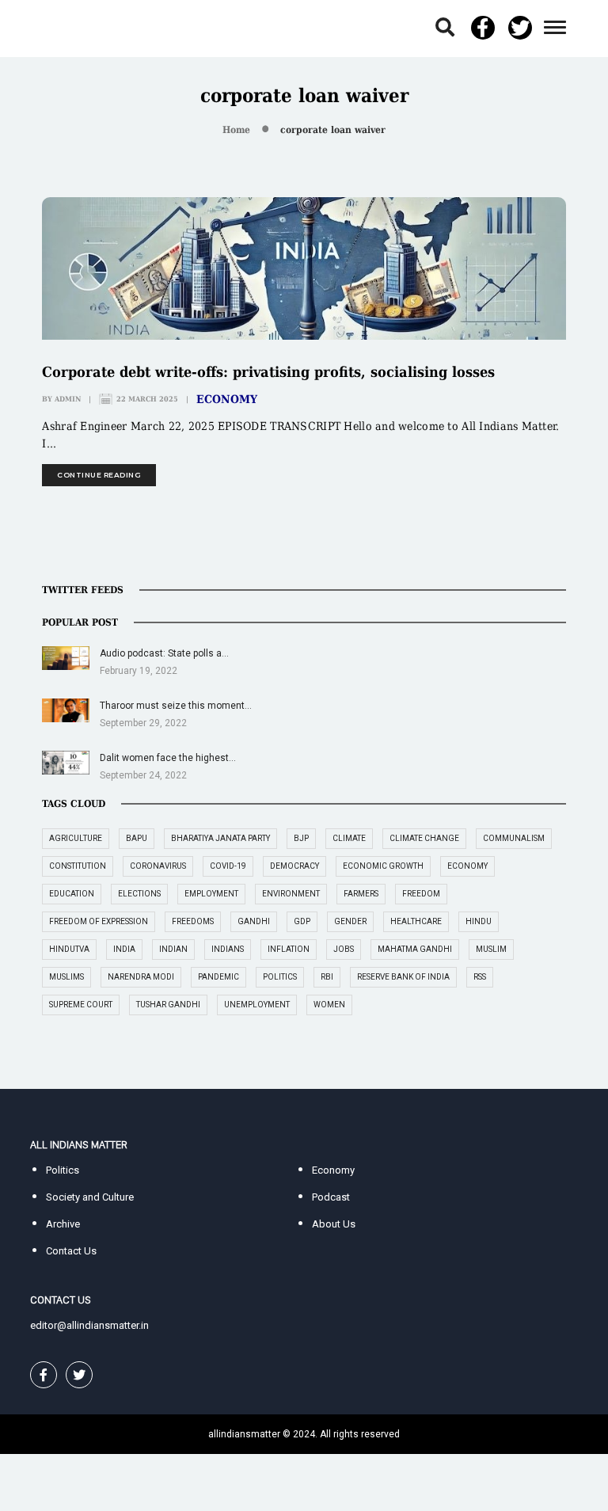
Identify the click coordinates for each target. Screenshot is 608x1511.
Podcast (331, 1197)
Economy (226, 399)
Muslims (66, 976)
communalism (514, 838)
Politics (62, 1170)
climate (349, 838)
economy (467, 866)
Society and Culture (90, 1197)
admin (68, 399)
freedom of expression (98, 921)
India (124, 949)
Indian (173, 949)
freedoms (193, 921)
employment (211, 893)
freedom (421, 893)
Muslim (491, 949)
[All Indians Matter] (78, 27)
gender (350, 921)
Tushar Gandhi (168, 1004)
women (329, 1004)
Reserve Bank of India (403, 976)
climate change (424, 838)
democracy (294, 866)
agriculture (75, 838)
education (71, 893)
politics (280, 976)
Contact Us (71, 1251)
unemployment (257, 1004)
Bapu (136, 838)
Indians (227, 949)
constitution (77, 866)
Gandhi (254, 921)
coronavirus (158, 866)
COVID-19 (228, 866)
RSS (479, 976)
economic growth (383, 866)
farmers (361, 893)
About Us (333, 1224)
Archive (63, 1224)
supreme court (80, 1004)
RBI (327, 976)
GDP (302, 921)
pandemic (218, 976)
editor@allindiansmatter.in (89, 1325)
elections (139, 893)
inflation (289, 949)
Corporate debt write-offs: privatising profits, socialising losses (268, 371)
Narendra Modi (141, 976)
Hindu (479, 921)
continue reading (99, 474)
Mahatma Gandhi (415, 949)
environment (291, 893)
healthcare (416, 921)
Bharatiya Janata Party (220, 838)
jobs (343, 949)
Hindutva (69, 949)
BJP (301, 838)
